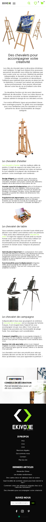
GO (33, 503)
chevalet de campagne (13, 323)
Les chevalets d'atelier (11, 165)
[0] (36, 3)
